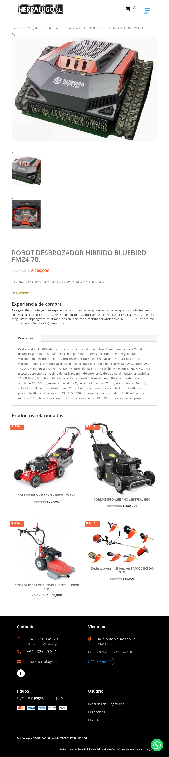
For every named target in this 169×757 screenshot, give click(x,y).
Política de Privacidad (96, 749)
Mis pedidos (96, 712)
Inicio (15, 28)
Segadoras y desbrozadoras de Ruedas (53, 28)
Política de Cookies (70, 749)
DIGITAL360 (39, 738)
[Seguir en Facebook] (21, 673)
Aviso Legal (145, 749)
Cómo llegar (99, 661)
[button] (13, 34)
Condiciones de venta (123, 749)
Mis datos (95, 720)
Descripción (26, 338)
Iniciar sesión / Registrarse (106, 704)
